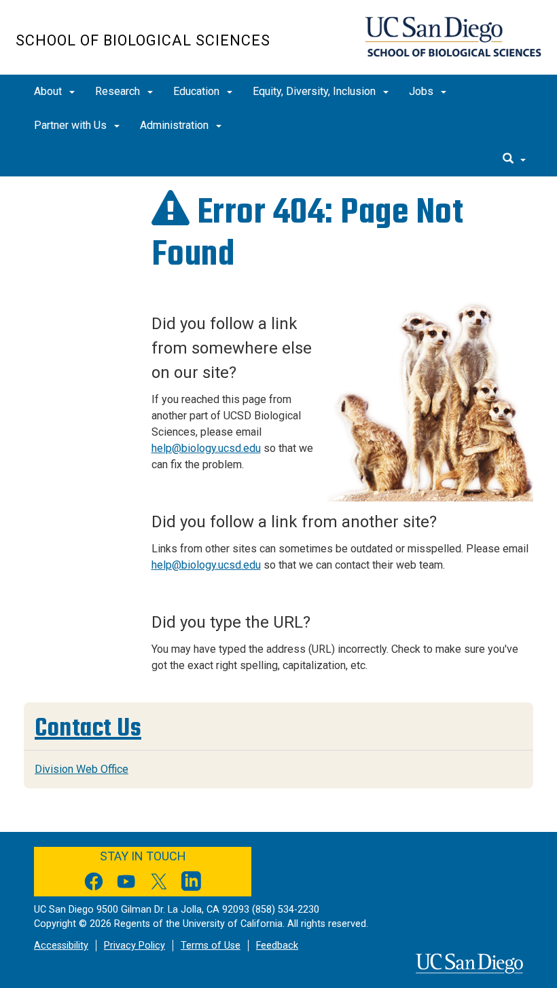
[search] (514, 159)
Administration (175, 125)
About (49, 91)
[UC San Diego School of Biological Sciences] (453, 36)
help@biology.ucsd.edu (206, 448)
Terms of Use (210, 945)
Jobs (422, 91)
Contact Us (88, 728)
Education (197, 91)
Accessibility (61, 945)
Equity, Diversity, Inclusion (315, 91)
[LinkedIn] (191, 883)
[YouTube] (126, 883)
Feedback (277, 945)
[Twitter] (159, 883)
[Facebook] (94, 883)
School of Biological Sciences (143, 40)
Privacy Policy (134, 945)
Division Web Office (81, 769)
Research (119, 91)
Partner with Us (71, 125)
